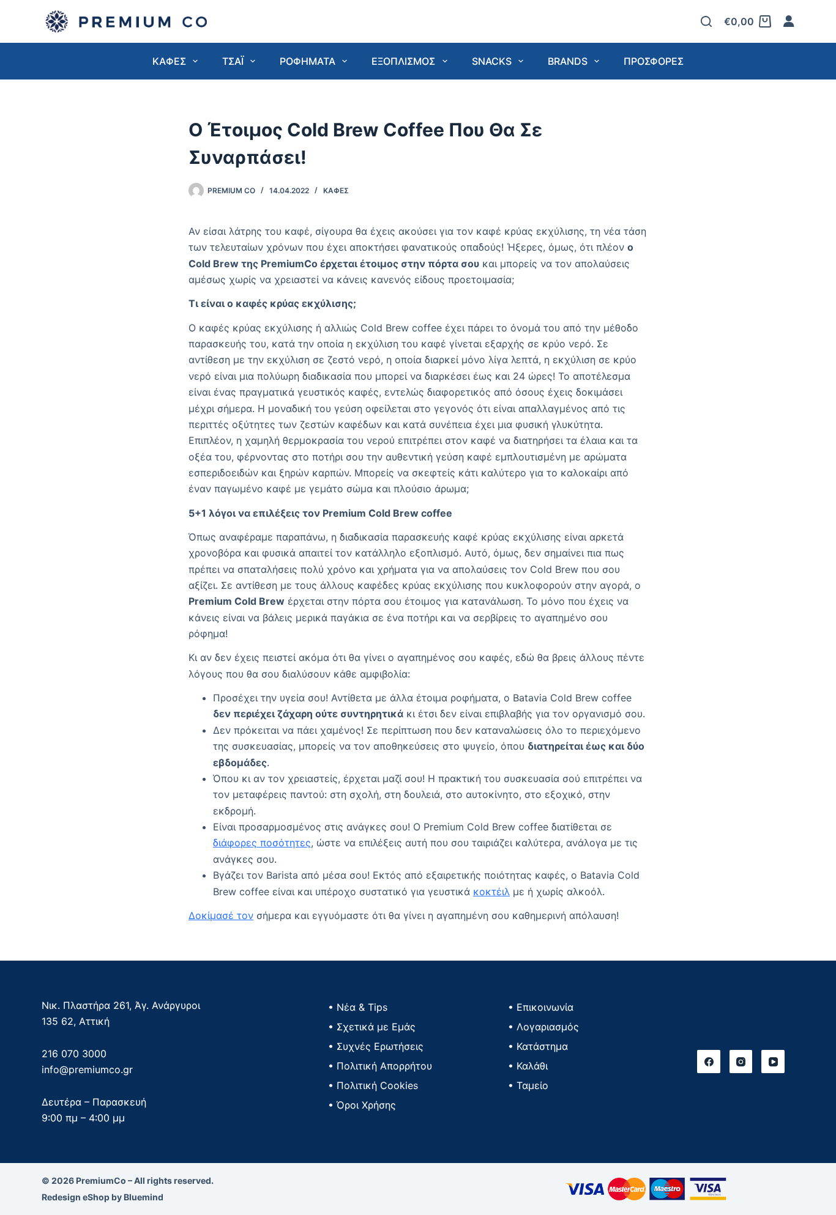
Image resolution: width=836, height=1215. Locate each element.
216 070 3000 (74, 1053)
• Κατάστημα (538, 1046)
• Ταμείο (528, 1085)
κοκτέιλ (491, 891)
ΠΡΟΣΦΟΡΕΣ (654, 61)
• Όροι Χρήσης (362, 1105)
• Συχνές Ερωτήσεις (376, 1046)
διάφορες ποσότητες (262, 842)
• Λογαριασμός (543, 1027)
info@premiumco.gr (87, 1069)
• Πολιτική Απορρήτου (380, 1066)
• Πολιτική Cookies (373, 1085)
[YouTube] (773, 1061)
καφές (336, 190)
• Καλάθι (528, 1066)
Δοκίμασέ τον (220, 915)
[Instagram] (741, 1061)
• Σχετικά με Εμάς (372, 1027)
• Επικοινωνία (540, 1007)
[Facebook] (708, 1061)
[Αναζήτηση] (706, 21)
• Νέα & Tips (357, 1007)
